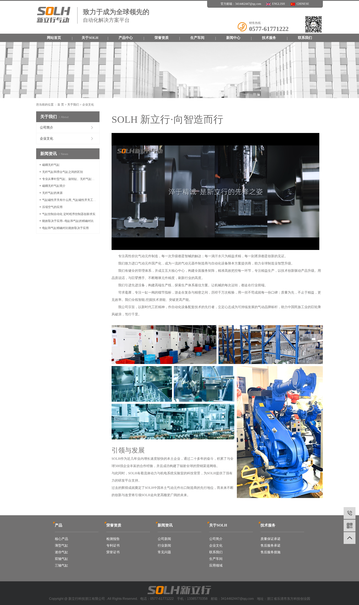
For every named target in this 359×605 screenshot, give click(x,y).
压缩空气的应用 (52, 207)
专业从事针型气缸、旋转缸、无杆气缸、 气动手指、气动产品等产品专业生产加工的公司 (69, 179)
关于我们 (73, 104)
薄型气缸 (61, 545)
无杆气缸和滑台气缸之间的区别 (62, 171)
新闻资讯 (165, 525)
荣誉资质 (162, 38)
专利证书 (113, 545)
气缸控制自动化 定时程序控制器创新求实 (68, 214)
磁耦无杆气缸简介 (53, 185)
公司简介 (46, 127)
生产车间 (197, 38)
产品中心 (126, 38)
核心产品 (61, 539)
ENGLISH (277, 3)
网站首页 (54, 38)
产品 (58, 525)
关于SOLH (90, 38)
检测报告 (113, 539)
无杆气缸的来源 (52, 192)
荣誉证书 (113, 552)
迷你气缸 (61, 552)
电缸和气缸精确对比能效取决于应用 (65, 228)
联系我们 (305, 38)
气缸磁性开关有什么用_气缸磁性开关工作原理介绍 (69, 200)
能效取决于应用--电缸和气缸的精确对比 (68, 221)
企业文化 (46, 138)
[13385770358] (349, 513)
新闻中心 (233, 38)
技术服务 (269, 38)
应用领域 (216, 565)
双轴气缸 (61, 559)
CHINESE (302, 3)
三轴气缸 (61, 565)
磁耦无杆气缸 (51, 164)
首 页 (60, 104)
